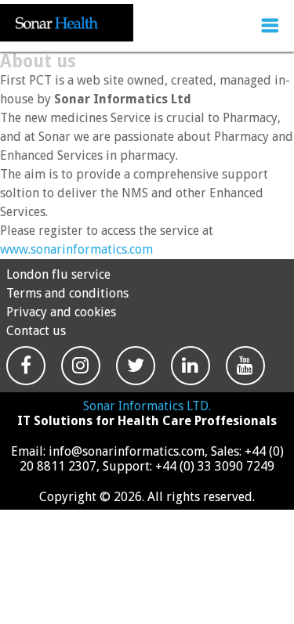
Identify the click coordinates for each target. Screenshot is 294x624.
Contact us (36, 330)
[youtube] (245, 379)
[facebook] (25, 379)
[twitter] (135, 379)
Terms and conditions (67, 293)
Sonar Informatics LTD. (147, 406)
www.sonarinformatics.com (76, 249)
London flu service (58, 274)
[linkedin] (190, 379)
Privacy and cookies (61, 312)
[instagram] (80, 379)
